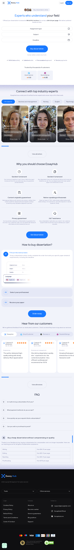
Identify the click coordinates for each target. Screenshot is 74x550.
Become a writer (33, 509)
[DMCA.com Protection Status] (49, 543)
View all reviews (37, 385)
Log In (62, 3)
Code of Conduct (9, 521)
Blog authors (32, 517)
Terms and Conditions (10, 517)
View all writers (37, 154)
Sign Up (68, 3)
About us (31, 505)
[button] (14, 140)
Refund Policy (7, 513)
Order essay (37, 314)
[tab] (37, 268)
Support (30, 521)
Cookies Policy (8, 505)
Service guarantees (34, 513)
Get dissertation (37, 235)
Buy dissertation (37, 49)
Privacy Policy (7, 509)
